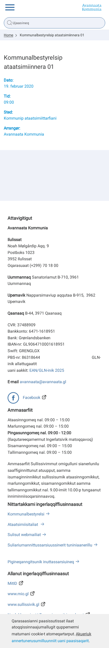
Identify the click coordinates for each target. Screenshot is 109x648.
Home (8, 35)
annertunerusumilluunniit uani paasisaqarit (50, 640)
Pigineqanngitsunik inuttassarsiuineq (41, 561)
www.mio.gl (18, 593)
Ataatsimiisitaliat (23, 524)
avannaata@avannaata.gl (43, 381)
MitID (12, 583)
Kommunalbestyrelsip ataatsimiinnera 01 (52, 35)
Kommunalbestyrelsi (26, 514)
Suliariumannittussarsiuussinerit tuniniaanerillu (50, 545)
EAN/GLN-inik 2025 (46, 370)
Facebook (31, 397)
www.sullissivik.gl (23, 604)
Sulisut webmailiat (24, 534)
